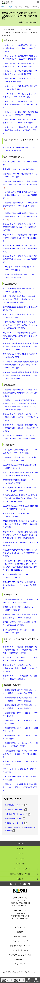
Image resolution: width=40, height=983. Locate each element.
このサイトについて (20, 941)
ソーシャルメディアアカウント (20, 869)
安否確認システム (20, 959)
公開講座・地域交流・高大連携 (20, 874)
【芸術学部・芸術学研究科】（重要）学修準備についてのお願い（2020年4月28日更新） (20, 184)
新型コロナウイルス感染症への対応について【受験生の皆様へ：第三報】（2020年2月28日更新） (20, 417)
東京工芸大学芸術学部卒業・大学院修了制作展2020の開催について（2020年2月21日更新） (20, 585)
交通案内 (20, 932)
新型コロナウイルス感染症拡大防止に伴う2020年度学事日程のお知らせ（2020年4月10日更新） (19, 227)
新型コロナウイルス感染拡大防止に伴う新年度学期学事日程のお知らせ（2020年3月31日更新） (20, 248)
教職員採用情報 (20, 936)
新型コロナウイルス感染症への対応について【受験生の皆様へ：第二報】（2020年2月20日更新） (20, 428)
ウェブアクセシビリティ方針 (20, 955)
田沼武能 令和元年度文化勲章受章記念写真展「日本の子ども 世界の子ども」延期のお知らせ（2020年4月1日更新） (20, 498)
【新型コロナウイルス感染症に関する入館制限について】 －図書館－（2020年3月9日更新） (20, 787)
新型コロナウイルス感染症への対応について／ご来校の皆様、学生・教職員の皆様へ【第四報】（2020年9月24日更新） (20, 650)
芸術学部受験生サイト (18, 980)
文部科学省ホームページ (14, 809)
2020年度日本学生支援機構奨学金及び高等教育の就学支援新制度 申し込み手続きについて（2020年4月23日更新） (20, 346)
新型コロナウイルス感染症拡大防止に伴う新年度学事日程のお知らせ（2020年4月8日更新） (20, 238)
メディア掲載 (20, 864)
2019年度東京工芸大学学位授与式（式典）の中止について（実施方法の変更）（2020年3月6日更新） (20, 524)
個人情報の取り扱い (20, 950)
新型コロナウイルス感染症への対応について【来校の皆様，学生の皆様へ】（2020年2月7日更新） (20, 668)
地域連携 (20, 879)
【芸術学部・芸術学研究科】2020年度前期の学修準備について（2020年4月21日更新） (20, 206)
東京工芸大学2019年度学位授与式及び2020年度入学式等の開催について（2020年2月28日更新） (20, 553)
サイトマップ (20, 964)
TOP (2, 7)
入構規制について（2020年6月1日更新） (19, 169)
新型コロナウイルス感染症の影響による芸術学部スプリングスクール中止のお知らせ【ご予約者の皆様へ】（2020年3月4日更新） (20, 535)
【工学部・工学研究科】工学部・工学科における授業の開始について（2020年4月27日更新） (20, 195)
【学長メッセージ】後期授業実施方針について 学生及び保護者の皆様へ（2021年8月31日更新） (20, 48)
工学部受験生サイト (6, 980)
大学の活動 (9, 7)
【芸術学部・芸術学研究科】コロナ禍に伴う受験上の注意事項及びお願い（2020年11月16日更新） (20, 393)
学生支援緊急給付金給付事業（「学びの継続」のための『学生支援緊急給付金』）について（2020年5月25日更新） (20, 325)
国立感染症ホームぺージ (14, 823)
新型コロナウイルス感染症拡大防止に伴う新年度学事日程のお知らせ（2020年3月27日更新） (20, 259)
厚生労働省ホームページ (14, 805)
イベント (20, 853)
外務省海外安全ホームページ (16, 814)
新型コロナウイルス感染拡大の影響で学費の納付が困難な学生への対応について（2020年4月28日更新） (20, 336)
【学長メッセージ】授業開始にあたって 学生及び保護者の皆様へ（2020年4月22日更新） (20, 130)
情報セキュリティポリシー (20, 946)
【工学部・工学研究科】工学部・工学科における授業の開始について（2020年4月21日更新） (20, 216)
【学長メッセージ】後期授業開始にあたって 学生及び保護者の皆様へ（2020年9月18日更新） (20, 104)
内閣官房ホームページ (13, 818)
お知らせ (20, 848)
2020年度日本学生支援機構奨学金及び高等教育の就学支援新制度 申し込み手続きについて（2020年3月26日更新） (20, 375)
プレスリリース (20, 859)
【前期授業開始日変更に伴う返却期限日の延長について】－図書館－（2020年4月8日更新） (20, 754)
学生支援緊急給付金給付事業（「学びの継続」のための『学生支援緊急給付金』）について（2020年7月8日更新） (20, 299)
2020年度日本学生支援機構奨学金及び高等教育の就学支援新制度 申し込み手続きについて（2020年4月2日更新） (20, 365)
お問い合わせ (20, 927)
